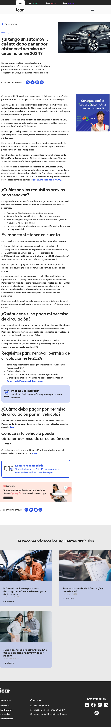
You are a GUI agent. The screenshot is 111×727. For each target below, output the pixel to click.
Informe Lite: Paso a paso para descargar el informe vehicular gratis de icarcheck (24, 591)
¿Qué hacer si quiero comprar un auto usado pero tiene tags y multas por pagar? (25, 652)
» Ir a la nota (8, 601)
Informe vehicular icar (25, 390)
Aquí (12, 427)
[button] (92, 9)
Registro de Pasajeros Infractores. (25, 381)
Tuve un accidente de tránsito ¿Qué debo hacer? (83, 590)
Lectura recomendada (29, 465)
